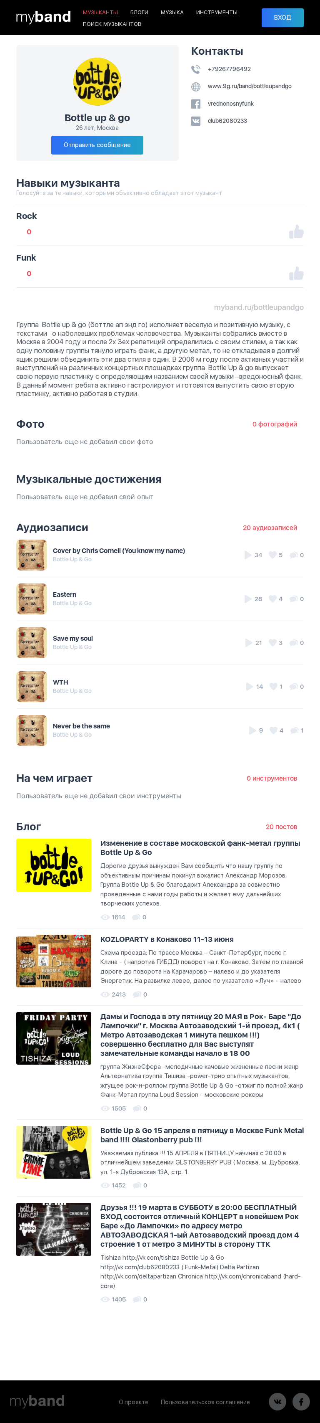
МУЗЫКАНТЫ (100, 12)
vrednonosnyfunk (230, 103)
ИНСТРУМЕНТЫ (217, 12)
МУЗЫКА (172, 12)
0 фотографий (274, 424)
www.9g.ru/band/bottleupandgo (249, 86)
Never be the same (81, 726)
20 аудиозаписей (270, 528)
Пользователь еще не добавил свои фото (84, 441)
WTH (60, 682)
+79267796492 (229, 69)
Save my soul (73, 638)
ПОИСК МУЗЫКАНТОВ (112, 24)
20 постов (281, 827)
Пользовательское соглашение (205, 1402)
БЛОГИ (139, 12)
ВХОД (282, 17)
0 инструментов (272, 778)
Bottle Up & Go (72, 559)
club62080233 (227, 120)
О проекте (133, 1402)
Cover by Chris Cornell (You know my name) (119, 551)
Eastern (64, 595)
